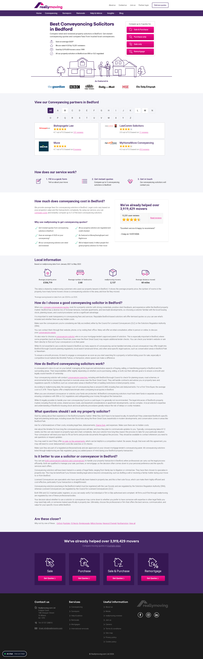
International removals (80, 629)
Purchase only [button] (140, 37)
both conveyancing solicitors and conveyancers (64, 461)
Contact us (123, 5)
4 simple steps (114, 546)
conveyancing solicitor (65, 336)
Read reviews (156, 218)
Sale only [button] (138, 44)
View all (132, 523)
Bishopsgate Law (64, 125)
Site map (109, 633)
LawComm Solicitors (132, 125)
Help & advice (76, 616)
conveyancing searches (78, 377)
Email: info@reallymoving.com (50, 628)
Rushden (66, 523)
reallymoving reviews (114, 616)
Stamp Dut (100, 425)
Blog (121, 13)
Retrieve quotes (160, 5)
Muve (57, 142)
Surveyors (75, 611)
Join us (133, 5)
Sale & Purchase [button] (141, 30)
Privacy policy (111, 637)
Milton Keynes (96, 523)
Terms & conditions (113, 629)
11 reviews (143, 132)
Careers (109, 624)
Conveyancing (76, 607)
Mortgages (75, 624)
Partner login (144, 5)
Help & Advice (96, 13)
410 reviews (144, 149)
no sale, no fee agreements (73, 441)
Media (108, 611)
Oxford (59, 523)
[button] (50, 569)
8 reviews (77, 149)
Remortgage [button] (139, 51)
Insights (110, 13)
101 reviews (78, 132)
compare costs (41, 213)
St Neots (74, 523)
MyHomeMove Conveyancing (137, 142)
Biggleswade (84, 523)
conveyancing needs (47, 332)
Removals (75, 620)
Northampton (122, 523)
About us (112, 5)
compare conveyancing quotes (56, 307)
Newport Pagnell (109, 523)
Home (38, 13)
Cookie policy (111, 642)
